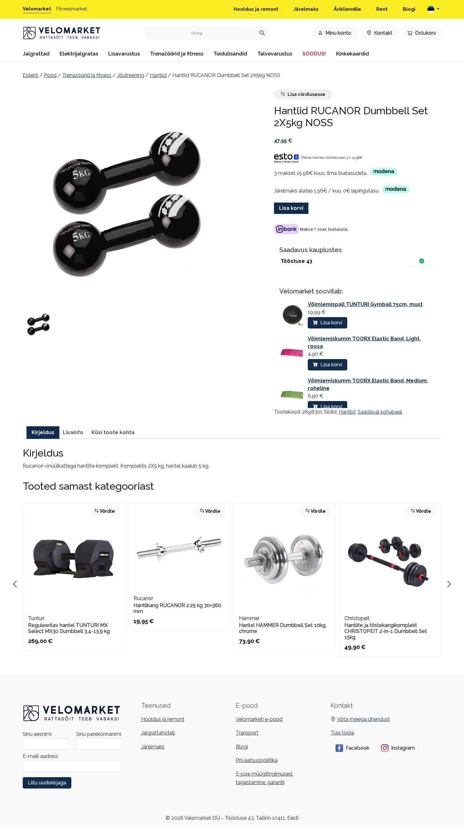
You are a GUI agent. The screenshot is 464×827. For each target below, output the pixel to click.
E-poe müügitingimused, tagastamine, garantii (264, 778)
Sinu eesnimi (37, 734)
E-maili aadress (40, 756)
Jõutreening (130, 75)
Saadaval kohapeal (380, 412)
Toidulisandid (230, 54)
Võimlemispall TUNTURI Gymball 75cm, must (365, 304)
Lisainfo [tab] (73, 432)
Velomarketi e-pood (259, 719)
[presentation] (449, 584)
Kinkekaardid (352, 54)
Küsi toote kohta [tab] (113, 432)
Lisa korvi (291, 208)
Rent (382, 9)
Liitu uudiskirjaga (47, 783)
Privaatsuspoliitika (256, 760)
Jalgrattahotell (158, 733)
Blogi (409, 9)
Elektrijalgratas (79, 54)
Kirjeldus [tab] (43, 432)
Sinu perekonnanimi (98, 734)
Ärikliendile (347, 9)
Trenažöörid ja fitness (176, 54)
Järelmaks (306, 9)
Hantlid (158, 75)
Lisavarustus (124, 54)
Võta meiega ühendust (363, 719)
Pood (50, 75)
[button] (38, 324)
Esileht (30, 75)
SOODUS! (314, 54)
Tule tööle (342, 733)
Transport (247, 733)
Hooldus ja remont (256, 9)
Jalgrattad (36, 54)
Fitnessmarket (71, 9)
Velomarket (37, 9)
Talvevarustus (274, 54)
